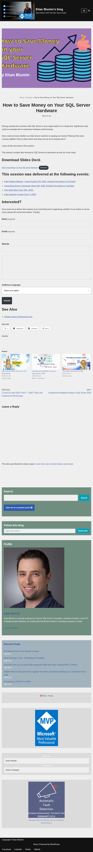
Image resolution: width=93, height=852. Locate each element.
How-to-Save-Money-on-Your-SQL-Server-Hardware (20, 168)
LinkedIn (18, 849)
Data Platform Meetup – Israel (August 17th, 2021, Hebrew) (29, 182)
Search (84, 498)
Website (5, 244)
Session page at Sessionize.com (18, 317)
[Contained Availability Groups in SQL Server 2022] (46, 362)
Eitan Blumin (12, 613)
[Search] (89, 10)
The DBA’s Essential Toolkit (72, 371)
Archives (46, 756)
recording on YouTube (65, 182)
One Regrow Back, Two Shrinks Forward (21, 651)
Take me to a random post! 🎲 (19, 508)
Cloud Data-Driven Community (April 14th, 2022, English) (28, 186)
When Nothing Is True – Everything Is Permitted (24, 658)
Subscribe (83, 531)
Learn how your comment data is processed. (54, 464)
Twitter (28, 849)
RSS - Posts (47, 696)
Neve (35, 844)
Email (8, 231)
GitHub (37, 849)
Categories (46, 765)
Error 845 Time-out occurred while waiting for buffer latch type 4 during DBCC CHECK (40, 665)
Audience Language (11, 285)
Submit (7, 301)
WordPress (55, 844)
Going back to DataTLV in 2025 (17, 682)
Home (22, 97)
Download (43, 168)
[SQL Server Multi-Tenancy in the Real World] (16, 362)
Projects (29, 97)
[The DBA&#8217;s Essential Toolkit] (76, 362)
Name (8, 219)
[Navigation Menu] (84, 11)
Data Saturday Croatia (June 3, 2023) (20, 194)
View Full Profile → (12, 628)
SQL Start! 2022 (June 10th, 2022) (18, 190)
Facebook (6, 849)
